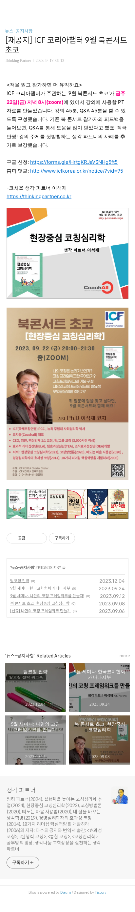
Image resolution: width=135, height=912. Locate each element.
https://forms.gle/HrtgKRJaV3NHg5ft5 (74, 162)
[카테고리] (8, 7)
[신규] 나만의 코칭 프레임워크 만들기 (40, 610)
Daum (65, 892)
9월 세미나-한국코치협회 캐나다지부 (40, 588)
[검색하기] (127, 7)
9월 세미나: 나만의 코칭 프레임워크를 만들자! (47, 595)
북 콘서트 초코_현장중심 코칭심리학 (39, 603)
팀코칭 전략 (19, 580)
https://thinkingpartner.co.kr (39, 196)
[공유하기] (31, 538)
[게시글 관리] (39, 538)
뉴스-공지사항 (19, 31)
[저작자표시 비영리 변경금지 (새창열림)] (84, 538)
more (125, 655)
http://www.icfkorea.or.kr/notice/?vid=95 (76, 171)
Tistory (100, 892)
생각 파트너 (21, 790)
